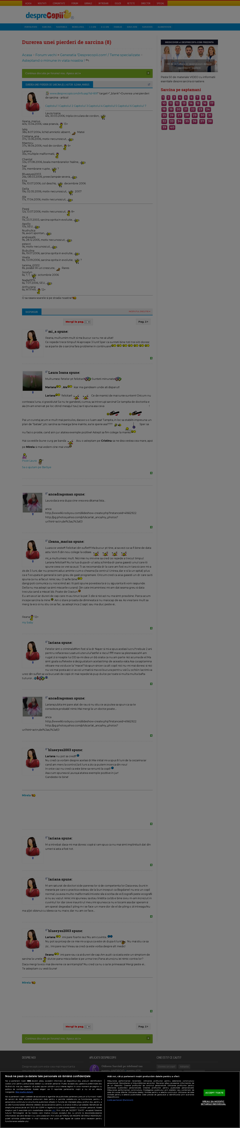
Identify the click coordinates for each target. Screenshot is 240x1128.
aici (54, 1110)
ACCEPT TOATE (214, 1092)
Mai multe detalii (24, 1092)
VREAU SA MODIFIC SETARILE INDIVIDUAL (213, 1102)
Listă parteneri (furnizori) (120, 1100)
